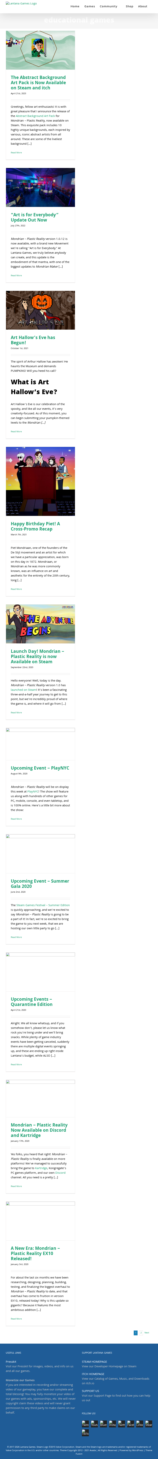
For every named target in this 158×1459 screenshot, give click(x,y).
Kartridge (41, 1168)
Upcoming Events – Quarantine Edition (32, 1002)
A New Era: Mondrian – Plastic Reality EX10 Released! (35, 1254)
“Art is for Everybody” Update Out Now (35, 218)
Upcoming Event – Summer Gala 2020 (40, 884)
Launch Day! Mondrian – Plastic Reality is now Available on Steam (37, 657)
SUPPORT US (90, 1391)
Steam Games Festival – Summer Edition (43, 905)
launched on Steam (23, 690)
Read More (16, 153)
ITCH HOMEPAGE (93, 1374)
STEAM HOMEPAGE (94, 1362)
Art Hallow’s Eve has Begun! (33, 340)
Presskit (11, 1362)
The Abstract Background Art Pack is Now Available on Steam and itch (38, 83)
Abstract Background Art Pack (35, 116)
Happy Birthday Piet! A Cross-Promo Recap (35, 527)
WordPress (137, 1450)
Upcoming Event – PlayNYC (40, 768)
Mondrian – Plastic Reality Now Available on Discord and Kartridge (39, 1131)
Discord (60, 1173)
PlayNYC (32, 791)
